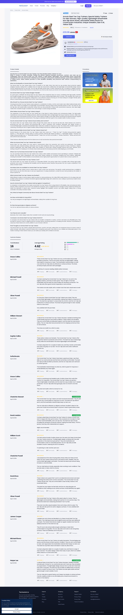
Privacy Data (77, 599)
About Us (60, 594)
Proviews (42, 5)
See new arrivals (70, 1)
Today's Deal (17, 10)
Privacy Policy (77, 596)
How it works (61, 599)
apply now (91, 85)
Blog (48, 5)
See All (91, 27)
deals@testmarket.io (95, 599)
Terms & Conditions (78, 601)
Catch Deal (69, 36)
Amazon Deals (25, 10)
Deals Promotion (94, 596)
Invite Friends (61, 604)
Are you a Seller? (98, 5)
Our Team (60, 596)
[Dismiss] (121, 2)
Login (81, 5)
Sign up (88, 5)
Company (53, 5)
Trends (36, 5)
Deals (31, 5)
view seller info (70, 55)
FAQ (59, 601)
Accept (17, 609)
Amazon (75, 43)
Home (11, 10)
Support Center (78, 594)
